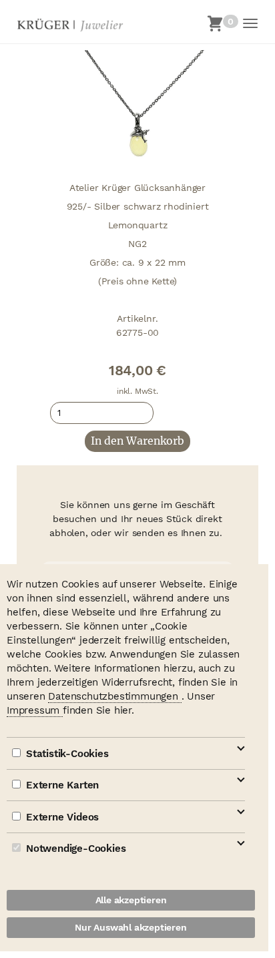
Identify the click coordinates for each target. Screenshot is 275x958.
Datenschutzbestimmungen (114, 696)
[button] (240, 746)
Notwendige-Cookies (75, 849)
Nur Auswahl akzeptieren (130, 927)
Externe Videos (62, 817)
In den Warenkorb (137, 441)
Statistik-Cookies (67, 754)
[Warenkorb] (215, 24)
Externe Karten (62, 785)
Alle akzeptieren (131, 900)
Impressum (35, 710)
